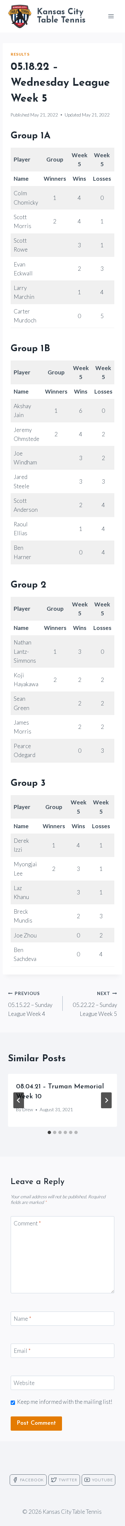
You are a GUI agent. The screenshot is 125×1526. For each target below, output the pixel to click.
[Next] (106, 1100)
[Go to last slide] (18, 1100)
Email (22, 1350)
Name (22, 1318)
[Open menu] (111, 16)
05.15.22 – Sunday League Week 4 (30, 1004)
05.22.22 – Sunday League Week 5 (95, 1004)
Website (24, 1382)
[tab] (49, 1132)
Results (20, 54)
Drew (27, 1109)
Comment (27, 1223)
